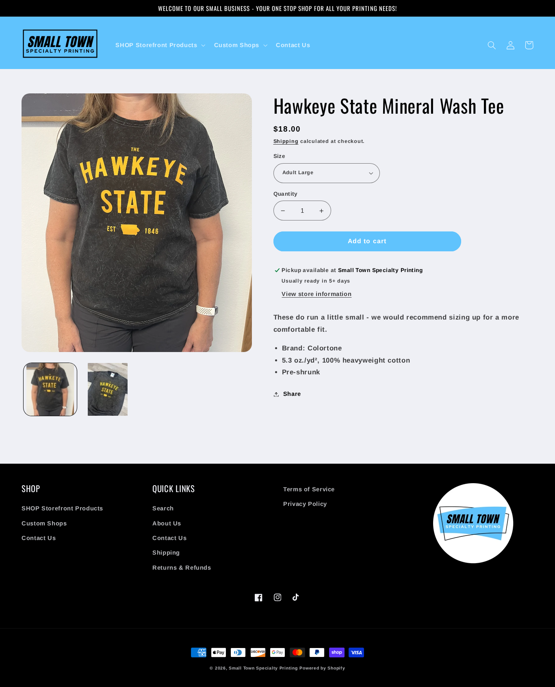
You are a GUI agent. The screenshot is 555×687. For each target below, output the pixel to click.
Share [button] (292, 394)
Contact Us (39, 538)
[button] (160, 45)
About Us (166, 523)
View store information (316, 294)
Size (279, 156)
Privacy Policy (305, 504)
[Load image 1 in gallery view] (50, 389)
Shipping (286, 141)
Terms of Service (309, 489)
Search (163, 508)
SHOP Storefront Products (62, 508)
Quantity (285, 194)
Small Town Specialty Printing (263, 667)
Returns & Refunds (181, 567)
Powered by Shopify (322, 667)
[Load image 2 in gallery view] (107, 389)
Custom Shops (44, 523)
